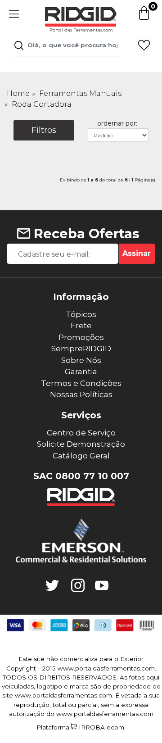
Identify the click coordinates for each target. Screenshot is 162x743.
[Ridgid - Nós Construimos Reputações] (81, 497)
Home (18, 93)
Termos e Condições (81, 383)
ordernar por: (117, 123)
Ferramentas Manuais (80, 93)
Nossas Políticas (81, 394)
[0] (144, 18)
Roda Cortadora (42, 104)
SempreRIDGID (81, 348)
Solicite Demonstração (81, 444)
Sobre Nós (81, 360)
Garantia (81, 371)
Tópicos (81, 314)
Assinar (136, 253)
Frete (81, 325)
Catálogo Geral (81, 455)
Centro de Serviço (81, 432)
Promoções (81, 337)
